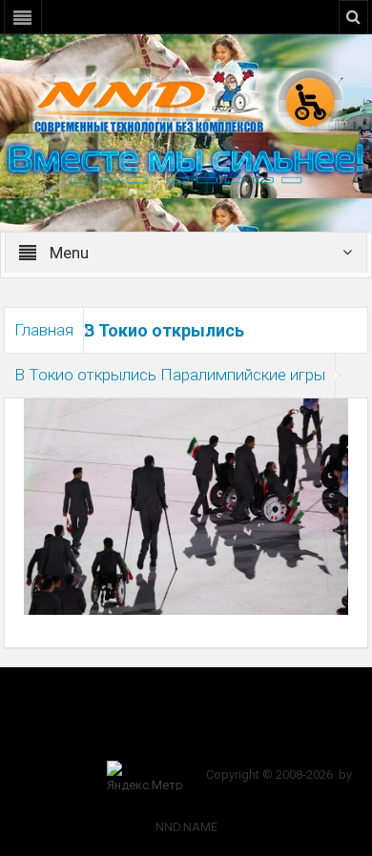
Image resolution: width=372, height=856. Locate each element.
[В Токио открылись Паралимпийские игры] (186, 505)
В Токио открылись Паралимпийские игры (169, 374)
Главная (43, 329)
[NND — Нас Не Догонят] (186, 99)
